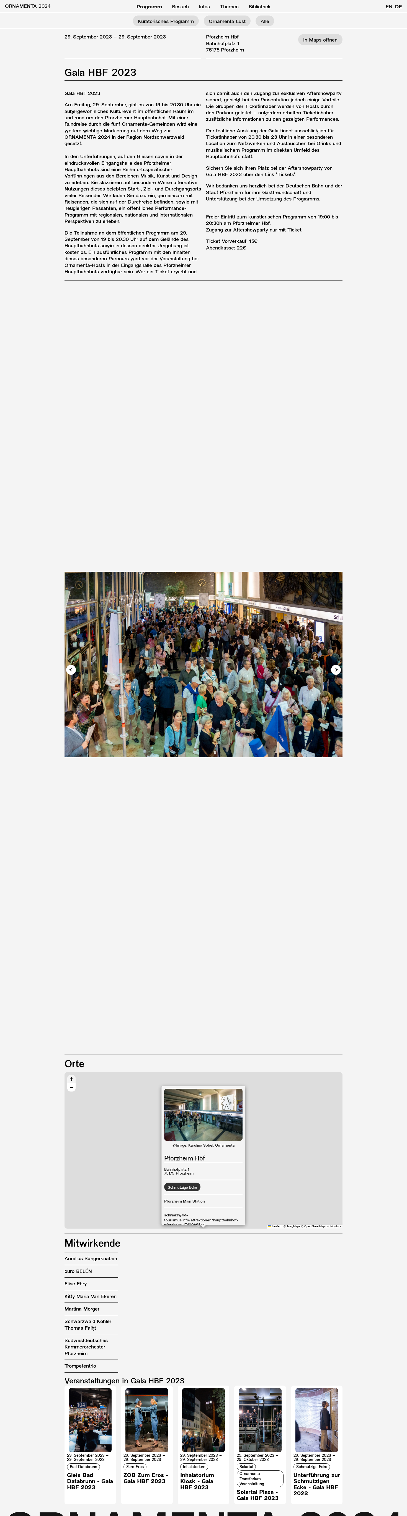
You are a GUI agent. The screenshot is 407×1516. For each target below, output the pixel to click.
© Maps (292, 1226)
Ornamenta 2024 (28, 6)
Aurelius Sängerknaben (91, 1259)
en (389, 7)
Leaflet (275, 1226)
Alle (265, 21)
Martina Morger (82, 1309)
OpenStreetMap (314, 1226)
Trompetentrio (80, 1366)
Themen (229, 7)
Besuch (180, 7)
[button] (71, 670)
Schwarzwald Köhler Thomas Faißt (88, 1324)
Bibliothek (260, 7)
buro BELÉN (78, 1271)
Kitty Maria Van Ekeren (91, 1296)
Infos (204, 7)
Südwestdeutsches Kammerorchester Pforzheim (86, 1347)
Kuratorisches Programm (166, 21)
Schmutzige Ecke (182, 1187)
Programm (149, 7)
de (398, 7)
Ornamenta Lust (227, 21)
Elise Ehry (76, 1284)
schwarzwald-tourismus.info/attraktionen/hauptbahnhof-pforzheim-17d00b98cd (201, 1220)
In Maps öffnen (320, 40)
